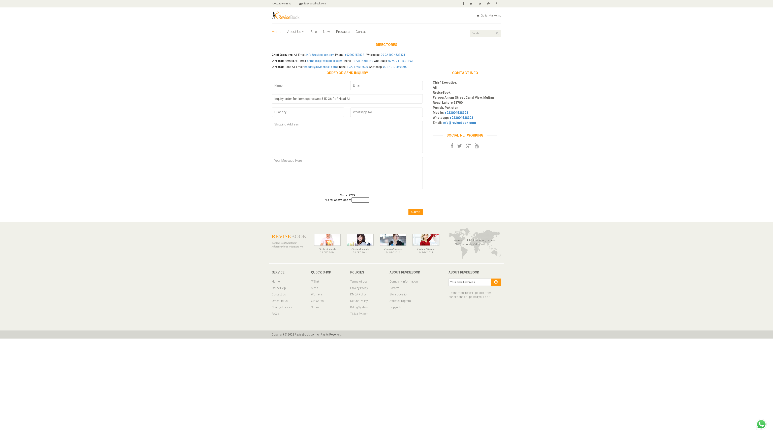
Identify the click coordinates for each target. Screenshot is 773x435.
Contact (362, 32)
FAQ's (275, 313)
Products (343, 32)
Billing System (359, 307)
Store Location (399, 294)
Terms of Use (358, 281)
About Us (294, 32)
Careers (394, 288)
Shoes (315, 307)
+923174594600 (357, 66)
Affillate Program (400, 300)
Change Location (282, 307)
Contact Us (279, 294)
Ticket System (359, 313)
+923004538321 (283, 3)
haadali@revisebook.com (320, 66)
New (326, 32)
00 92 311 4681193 (400, 60)
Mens (314, 288)
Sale (313, 32)
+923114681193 (362, 60)
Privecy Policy (359, 288)
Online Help (279, 288)
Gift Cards (317, 300)
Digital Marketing (490, 15)
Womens (317, 294)
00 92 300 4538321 (393, 54)
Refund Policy (359, 300)
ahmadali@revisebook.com (324, 60)
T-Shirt (315, 281)
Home (276, 32)
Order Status (280, 300)
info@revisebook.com (314, 3)
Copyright (396, 307)
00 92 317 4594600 (395, 66)
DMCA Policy (358, 294)
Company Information (404, 281)
